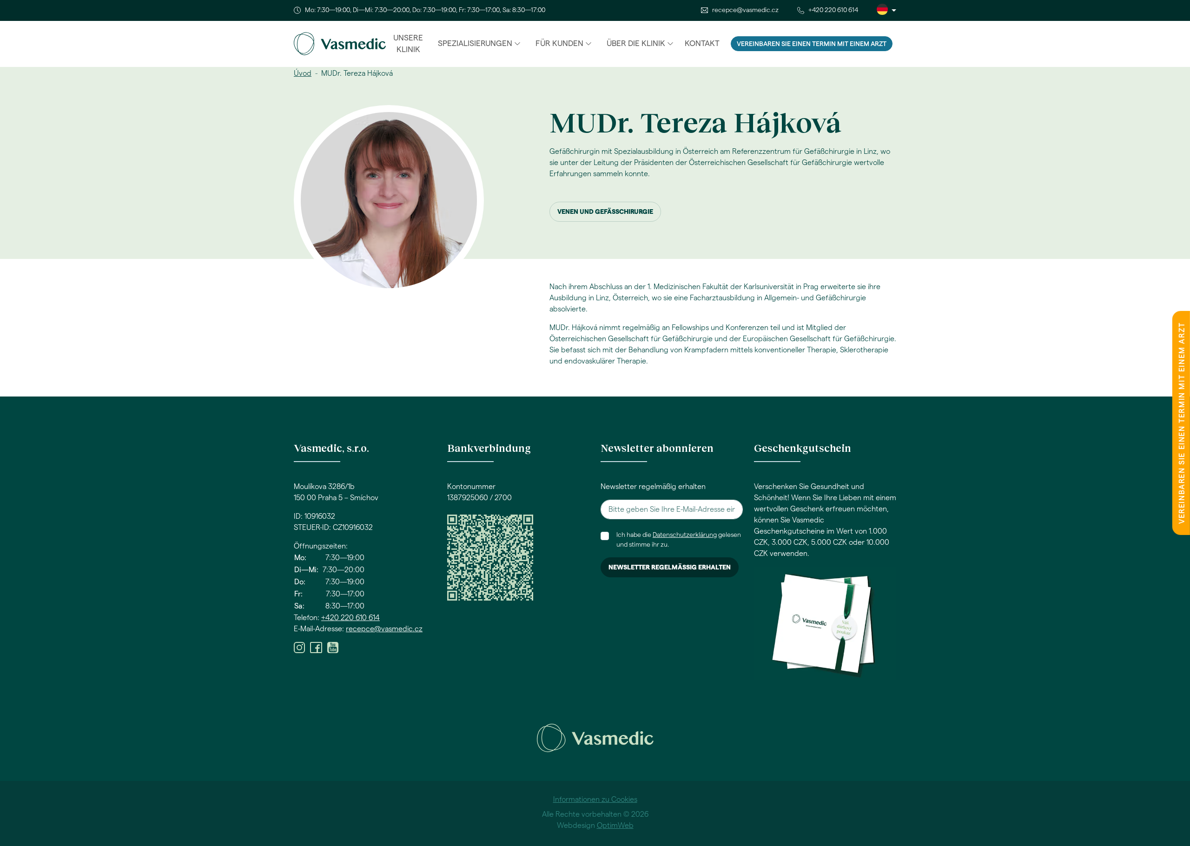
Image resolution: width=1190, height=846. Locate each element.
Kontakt (702, 43)
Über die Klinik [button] (636, 43)
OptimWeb (615, 825)
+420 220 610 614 (833, 10)
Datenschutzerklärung (685, 535)
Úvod (302, 73)
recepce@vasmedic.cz (745, 10)
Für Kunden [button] (559, 43)
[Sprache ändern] (886, 10)
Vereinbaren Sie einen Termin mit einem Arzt (811, 44)
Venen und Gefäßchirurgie (605, 212)
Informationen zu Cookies (595, 799)
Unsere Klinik (408, 44)
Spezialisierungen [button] (475, 43)
